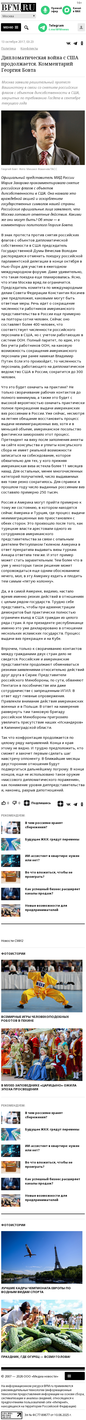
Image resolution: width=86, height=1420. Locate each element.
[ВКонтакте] (68, 43)
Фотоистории (13, 954)
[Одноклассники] (82, 43)
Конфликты (29, 48)
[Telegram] (75, 43)
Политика (8, 48)
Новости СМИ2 (12, 940)
